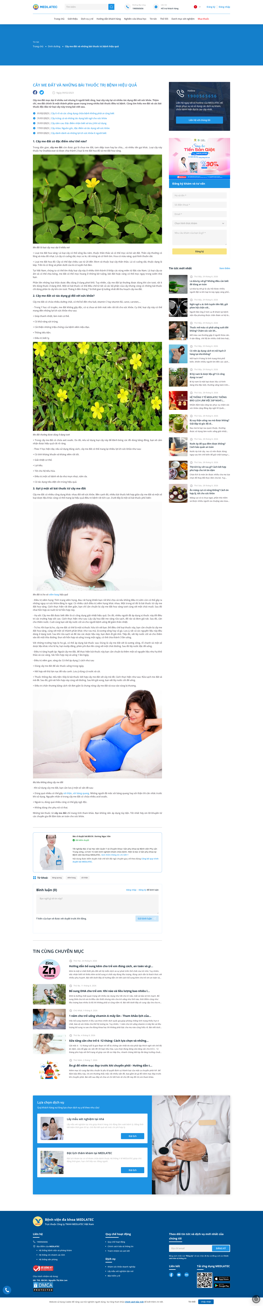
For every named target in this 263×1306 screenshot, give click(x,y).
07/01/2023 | (71, 133)
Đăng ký (211, 6)
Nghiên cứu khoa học (135, 18)
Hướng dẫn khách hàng (109, 18)
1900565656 (42, 1242)
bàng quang (57, 877)
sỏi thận (67, 793)
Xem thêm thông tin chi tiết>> (115, 855)
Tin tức (153, 18)
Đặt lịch (133, 1136)
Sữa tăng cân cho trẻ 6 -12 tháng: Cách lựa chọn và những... (109, 1040)
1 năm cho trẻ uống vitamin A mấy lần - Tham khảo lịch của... (110, 1016)
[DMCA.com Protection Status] (43, 1286)
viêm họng (54, 594)
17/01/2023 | (73, 128)
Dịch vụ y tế (87, 18)
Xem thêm (224, 268)
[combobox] (199, 223)
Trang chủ (38, 46)
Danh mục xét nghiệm (183, 18)
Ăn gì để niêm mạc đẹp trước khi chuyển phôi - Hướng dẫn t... (110, 1065)
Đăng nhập (224, 6)
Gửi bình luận (145, 918)
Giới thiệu (73, 18)
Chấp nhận (206, 1301)
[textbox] (199, 223)
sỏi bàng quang (81, 793)
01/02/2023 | (75, 113)
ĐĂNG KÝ (221, 1248)
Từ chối (191, 1301)
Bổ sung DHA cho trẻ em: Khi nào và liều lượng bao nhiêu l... (109, 991)
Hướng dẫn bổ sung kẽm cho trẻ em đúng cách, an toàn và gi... (111, 966)
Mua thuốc (203, 18)
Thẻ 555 (164, 18)
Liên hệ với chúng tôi (199, 120)
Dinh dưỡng (54, 46)
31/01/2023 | (72, 118)
